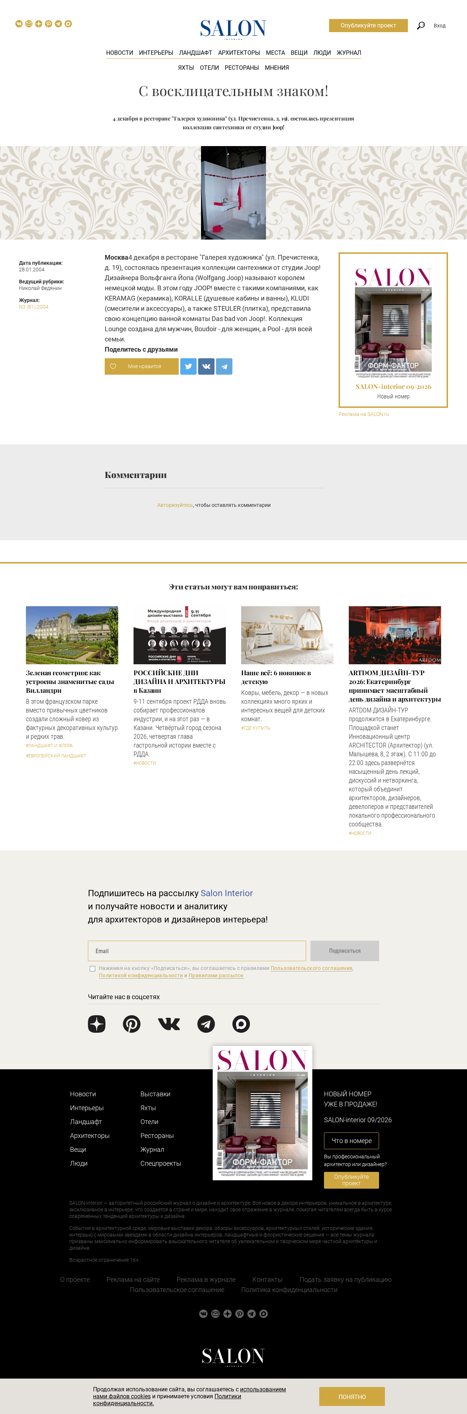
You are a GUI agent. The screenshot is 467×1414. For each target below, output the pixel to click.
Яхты (186, 67)
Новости (119, 52)
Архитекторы (239, 52)
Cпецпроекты (160, 1163)
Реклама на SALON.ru (364, 414)
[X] (188, 366)
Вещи (299, 52)
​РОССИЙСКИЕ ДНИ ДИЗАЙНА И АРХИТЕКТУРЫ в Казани (179, 681)
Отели (209, 67)
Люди (322, 52)
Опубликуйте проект (368, 25)
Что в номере (352, 1140)
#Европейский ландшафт (56, 756)
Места (275, 52)
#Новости (145, 763)
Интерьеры (156, 52)
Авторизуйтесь (175, 505)
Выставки (155, 1094)
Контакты (267, 1279)
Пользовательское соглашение (177, 1289)
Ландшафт (195, 52)
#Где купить (255, 728)
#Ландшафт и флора (49, 746)
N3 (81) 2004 (34, 307)
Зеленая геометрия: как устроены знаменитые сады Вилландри (70, 681)
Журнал (349, 52)
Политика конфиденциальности (289, 1289)
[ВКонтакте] (206, 366)
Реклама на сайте (133, 1279)
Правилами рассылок (216, 975)
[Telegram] (224, 366)
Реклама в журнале (206, 1279)
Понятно (352, 1397)
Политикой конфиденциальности (141, 975)
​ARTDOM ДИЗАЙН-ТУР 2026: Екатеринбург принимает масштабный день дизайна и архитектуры (395, 685)
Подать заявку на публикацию (346, 1279)
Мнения (277, 67)
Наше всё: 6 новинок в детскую (276, 677)
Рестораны (242, 67)
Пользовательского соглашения (312, 968)
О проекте (75, 1279)
